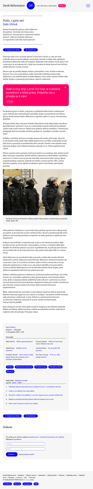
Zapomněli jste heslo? (26, 454)
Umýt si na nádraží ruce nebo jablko (21, 391)
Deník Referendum (14, 6)
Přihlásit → (11, 454)
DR (31, 6)
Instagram (27, 484)
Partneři (32, 478)
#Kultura (10, 372)
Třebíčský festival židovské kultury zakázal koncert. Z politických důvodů (35, 387)
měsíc (19, 383)
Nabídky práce (72, 475)
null (25, 478)
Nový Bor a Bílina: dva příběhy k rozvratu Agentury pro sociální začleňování (36, 395)
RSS (36, 484)
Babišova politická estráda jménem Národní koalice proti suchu (31, 399)
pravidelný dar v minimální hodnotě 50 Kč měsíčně (46, 437)
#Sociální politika (55, 367)
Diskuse (61, 475)
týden (14, 383)
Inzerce (19, 478)
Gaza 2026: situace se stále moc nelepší (23, 403)
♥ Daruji (62, 6)
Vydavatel (41, 475)
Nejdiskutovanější (21, 381)
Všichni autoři (31, 475)
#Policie (10, 367)
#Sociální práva (40, 367)
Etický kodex (52, 475)
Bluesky (11, 478)
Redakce (21, 475)
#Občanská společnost (24, 367)
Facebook (7, 484)
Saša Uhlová (10, 24)
